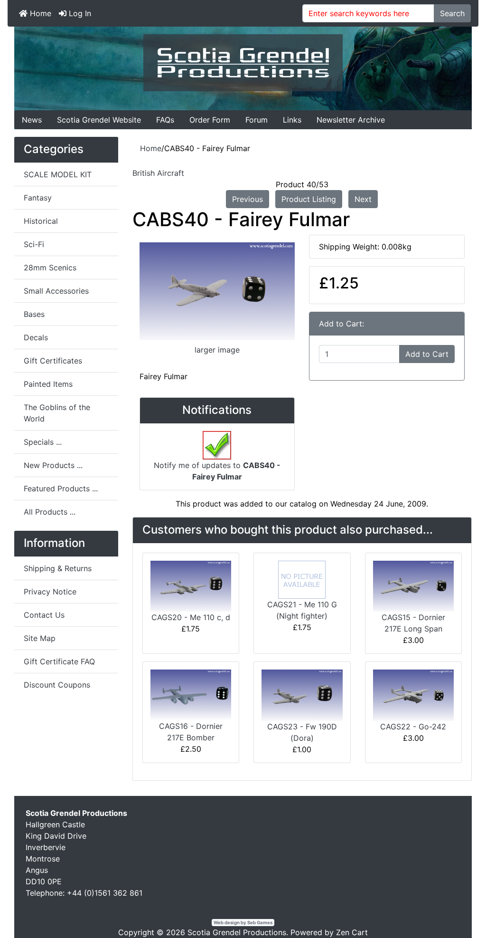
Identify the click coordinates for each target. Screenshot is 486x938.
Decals (36, 337)
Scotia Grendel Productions (236, 932)
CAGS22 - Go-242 (413, 726)
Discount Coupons (57, 684)
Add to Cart (427, 354)
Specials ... (43, 442)
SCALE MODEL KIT (58, 174)
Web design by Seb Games (243, 922)
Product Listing (308, 199)
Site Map (40, 638)
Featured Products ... (61, 488)
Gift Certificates (53, 360)
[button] (457, 910)
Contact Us (44, 615)
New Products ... (53, 465)
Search (452, 13)
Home (39, 13)
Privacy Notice (50, 591)
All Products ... (49, 512)
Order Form (209, 119)
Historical (41, 221)
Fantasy (38, 197)
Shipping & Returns (58, 568)
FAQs (165, 119)
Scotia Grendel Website (99, 119)
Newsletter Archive (351, 119)
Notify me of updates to (217, 470)
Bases (34, 314)
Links (292, 119)
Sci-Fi (34, 244)
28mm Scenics (50, 267)
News (32, 119)
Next (363, 199)
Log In (78, 13)
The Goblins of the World (57, 412)
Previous (247, 199)
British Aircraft (158, 173)
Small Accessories (56, 291)
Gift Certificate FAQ (59, 661)
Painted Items (48, 384)
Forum (256, 119)
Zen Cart (352, 932)
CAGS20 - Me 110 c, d (190, 617)
